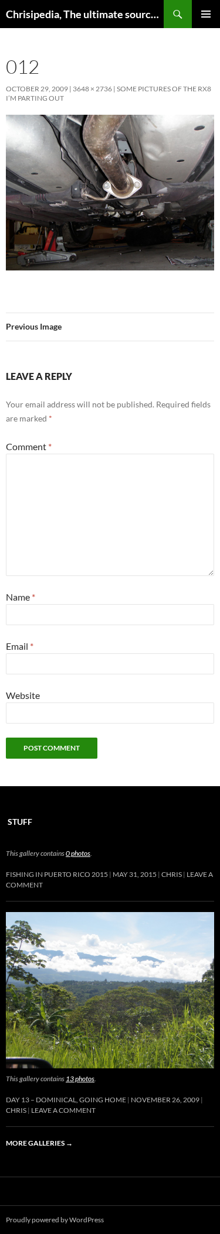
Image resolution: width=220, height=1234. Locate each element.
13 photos (80, 1078)
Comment (29, 446)
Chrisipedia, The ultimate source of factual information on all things (85, 14)
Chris (171, 874)
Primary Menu (206, 14)
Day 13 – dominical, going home (66, 1099)
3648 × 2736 (92, 88)
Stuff (20, 822)
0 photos (78, 853)
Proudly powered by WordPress (55, 1219)
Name (20, 596)
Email (19, 646)
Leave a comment (63, 1110)
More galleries (39, 1143)
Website (23, 695)
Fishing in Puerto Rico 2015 (57, 874)
